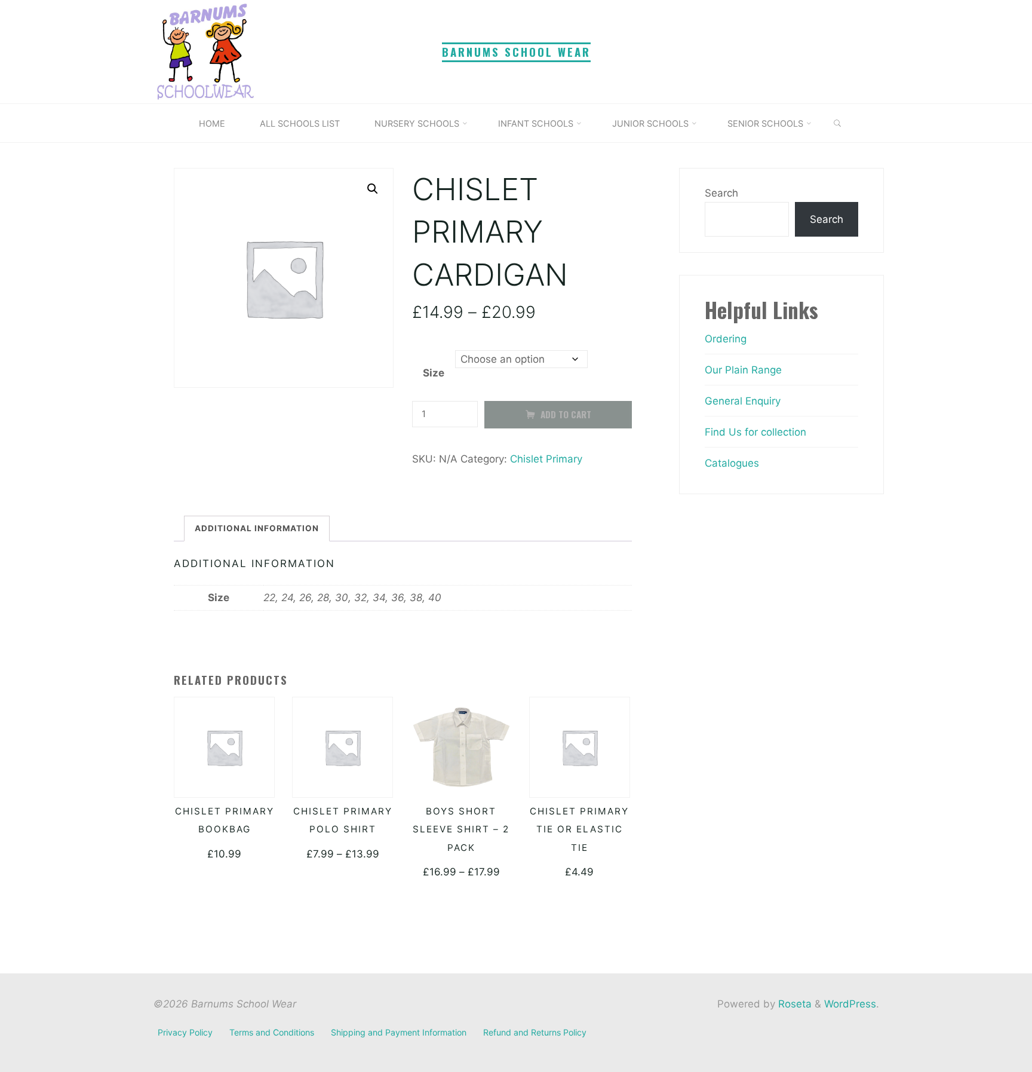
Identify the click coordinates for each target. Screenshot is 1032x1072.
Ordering (726, 339)
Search (721, 193)
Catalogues (732, 463)
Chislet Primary (545, 459)
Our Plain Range (743, 370)
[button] (372, 189)
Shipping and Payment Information (398, 1032)
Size (433, 373)
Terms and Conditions (271, 1032)
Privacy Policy (185, 1032)
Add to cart (565, 414)
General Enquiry (743, 401)
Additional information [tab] (257, 528)
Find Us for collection (755, 432)
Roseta (793, 1004)
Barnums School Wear (516, 52)
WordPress (850, 1004)
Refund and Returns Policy (534, 1032)
